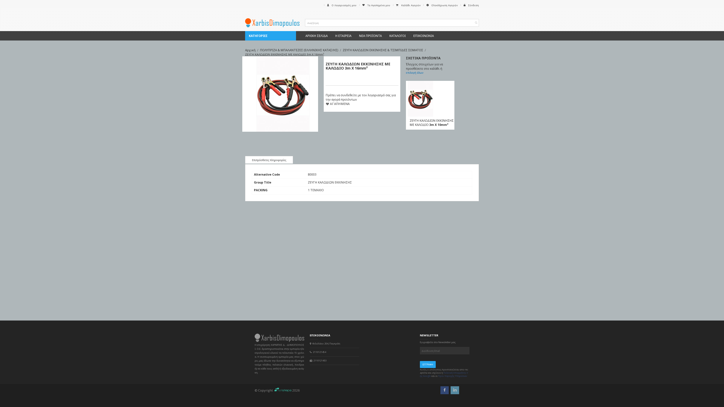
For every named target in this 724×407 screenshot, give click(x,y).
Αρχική (250, 50)
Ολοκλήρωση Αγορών (444, 5)
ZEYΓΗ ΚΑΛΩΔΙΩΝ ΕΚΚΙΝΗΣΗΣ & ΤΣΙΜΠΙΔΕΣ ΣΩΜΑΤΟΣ (383, 50)
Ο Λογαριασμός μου (344, 5)
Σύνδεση (473, 5)
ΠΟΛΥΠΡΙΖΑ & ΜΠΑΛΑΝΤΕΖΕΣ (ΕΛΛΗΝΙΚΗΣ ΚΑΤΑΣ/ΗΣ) (299, 50)
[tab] (269, 160)
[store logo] (272, 22)
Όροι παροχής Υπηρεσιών (452, 376)
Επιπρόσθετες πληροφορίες (269, 160)
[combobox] (392, 23)
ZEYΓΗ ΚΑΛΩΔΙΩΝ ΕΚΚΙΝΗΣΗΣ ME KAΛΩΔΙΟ (432, 123)
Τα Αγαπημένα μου (378, 5)
